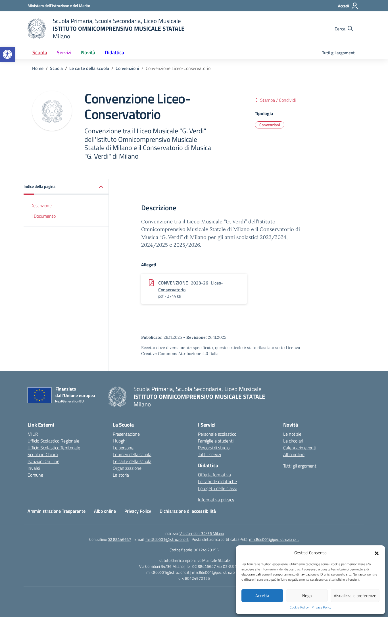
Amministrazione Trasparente (56, 511)
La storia (121, 474)
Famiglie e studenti (215, 440)
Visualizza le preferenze (355, 595)
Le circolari (293, 440)
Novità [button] (88, 52)
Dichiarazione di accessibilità (188, 511)
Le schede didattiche (217, 481)
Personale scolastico (217, 434)
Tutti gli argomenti (339, 52)
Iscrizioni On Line (43, 461)
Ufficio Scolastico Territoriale (54, 447)
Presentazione (126, 434)
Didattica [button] (114, 52)
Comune (35, 474)
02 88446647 (119, 539)
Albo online (293, 454)
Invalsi (34, 468)
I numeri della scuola (132, 454)
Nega (307, 595)
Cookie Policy (299, 607)
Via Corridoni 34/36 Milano (202, 533)
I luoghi (119, 440)
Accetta (262, 595)
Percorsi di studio (214, 447)
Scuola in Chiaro (43, 454)
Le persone (123, 447)
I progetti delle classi (217, 488)
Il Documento (43, 216)
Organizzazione (127, 468)
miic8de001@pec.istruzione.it (274, 539)
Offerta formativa (214, 474)
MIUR (33, 434)
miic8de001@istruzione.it (167, 539)
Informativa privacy (216, 499)
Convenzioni (269, 125)
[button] (7, 54)
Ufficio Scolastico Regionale (53, 440)
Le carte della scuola (132, 461)
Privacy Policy (321, 607)
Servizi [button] (64, 52)
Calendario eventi (299, 447)
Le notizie (292, 434)
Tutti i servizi (209, 454)
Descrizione (41, 205)
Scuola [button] (39, 52)
